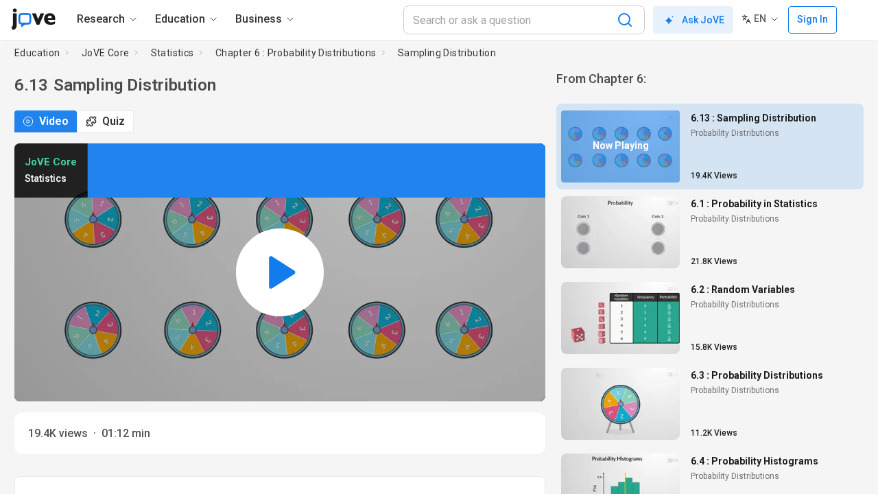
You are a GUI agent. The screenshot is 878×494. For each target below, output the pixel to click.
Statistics (172, 52)
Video (54, 121)
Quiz (113, 121)
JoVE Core (106, 52)
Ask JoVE (703, 19)
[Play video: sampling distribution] (279, 272)
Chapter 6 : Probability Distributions (296, 52)
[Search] (625, 20)
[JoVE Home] (33, 19)
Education (37, 52)
